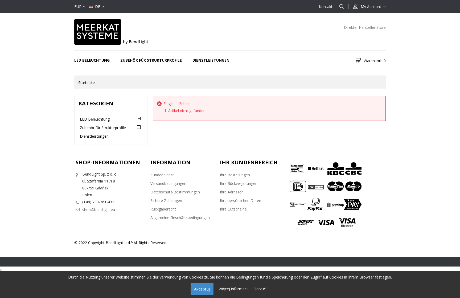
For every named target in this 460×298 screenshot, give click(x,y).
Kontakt (325, 6)
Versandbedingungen (168, 183)
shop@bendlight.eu (98, 209)
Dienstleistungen (210, 60)
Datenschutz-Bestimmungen (175, 191)
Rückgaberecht (163, 209)
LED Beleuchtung (92, 60)
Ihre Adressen (232, 191)
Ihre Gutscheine (233, 209)
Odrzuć (259, 288)
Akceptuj (202, 289)
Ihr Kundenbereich (249, 162)
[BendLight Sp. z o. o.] (120, 31)
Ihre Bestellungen (235, 174)
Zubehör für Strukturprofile (151, 60)
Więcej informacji (234, 288)
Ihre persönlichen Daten (240, 200)
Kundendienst (162, 174)
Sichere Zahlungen (166, 200)
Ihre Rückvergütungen (238, 183)
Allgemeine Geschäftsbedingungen (180, 217)
